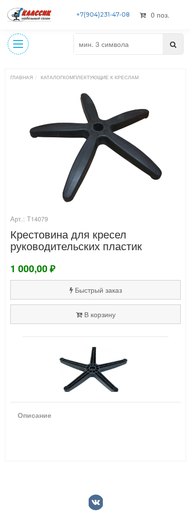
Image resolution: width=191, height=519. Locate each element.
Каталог (52, 77)
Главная (21, 77)
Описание (34, 415)
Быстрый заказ (98, 290)
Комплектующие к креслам (101, 77)
